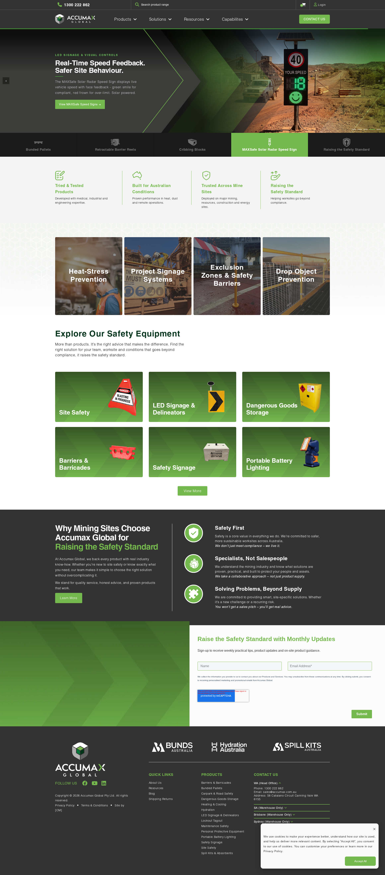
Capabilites (233, 19)
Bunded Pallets (211, 788)
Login (321, 5)
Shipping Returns (161, 799)
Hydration (208, 810)
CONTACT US (315, 19)
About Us (155, 783)
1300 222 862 (273, 788)
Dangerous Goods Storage (220, 799)
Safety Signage (212, 842)
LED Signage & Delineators (220, 815)
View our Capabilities (73, 110)
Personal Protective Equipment (222, 831)
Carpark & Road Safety (217, 793)
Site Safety (208, 848)
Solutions (158, 19)
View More (193, 491)
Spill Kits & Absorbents (217, 853)
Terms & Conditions (94, 805)
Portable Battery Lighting (218, 837)
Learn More (68, 598)
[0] (304, 5)
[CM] (58, 810)
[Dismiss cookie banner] (374, 828)
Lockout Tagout (212, 820)
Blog (152, 793)
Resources (195, 19)
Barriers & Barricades (216, 783)
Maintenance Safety (215, 826)
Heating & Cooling (213, 804)
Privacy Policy (65, 805)
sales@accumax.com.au (279, 792)
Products (123, 19)
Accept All (360, 861)
